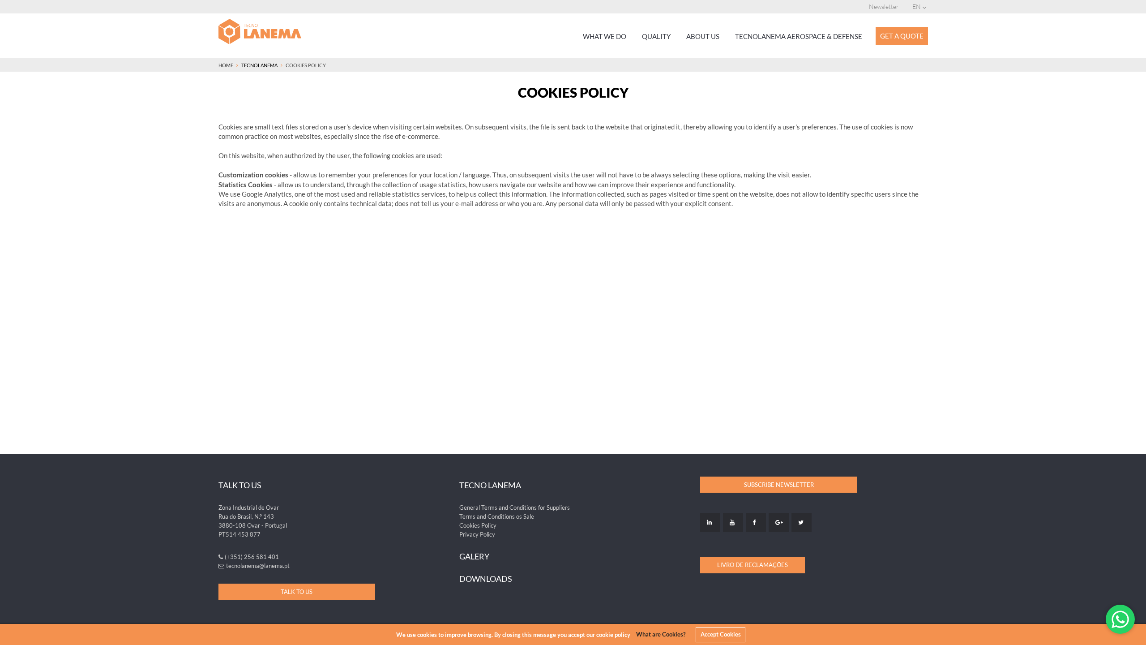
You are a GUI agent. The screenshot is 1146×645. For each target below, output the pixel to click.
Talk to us (296, 591)
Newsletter (884, 6)
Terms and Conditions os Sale (496, 516)
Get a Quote (902, 36)
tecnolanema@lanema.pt (258, 565)
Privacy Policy (477, 534)
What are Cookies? (660, 634)
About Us (702, 36)
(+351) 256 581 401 (252, 556)
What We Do (604, 36)
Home (225, 65)
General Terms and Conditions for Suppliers (514, 507)
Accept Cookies (721, 634)
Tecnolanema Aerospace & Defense (798, 36)
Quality (656, 36)
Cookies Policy (477, 525)
